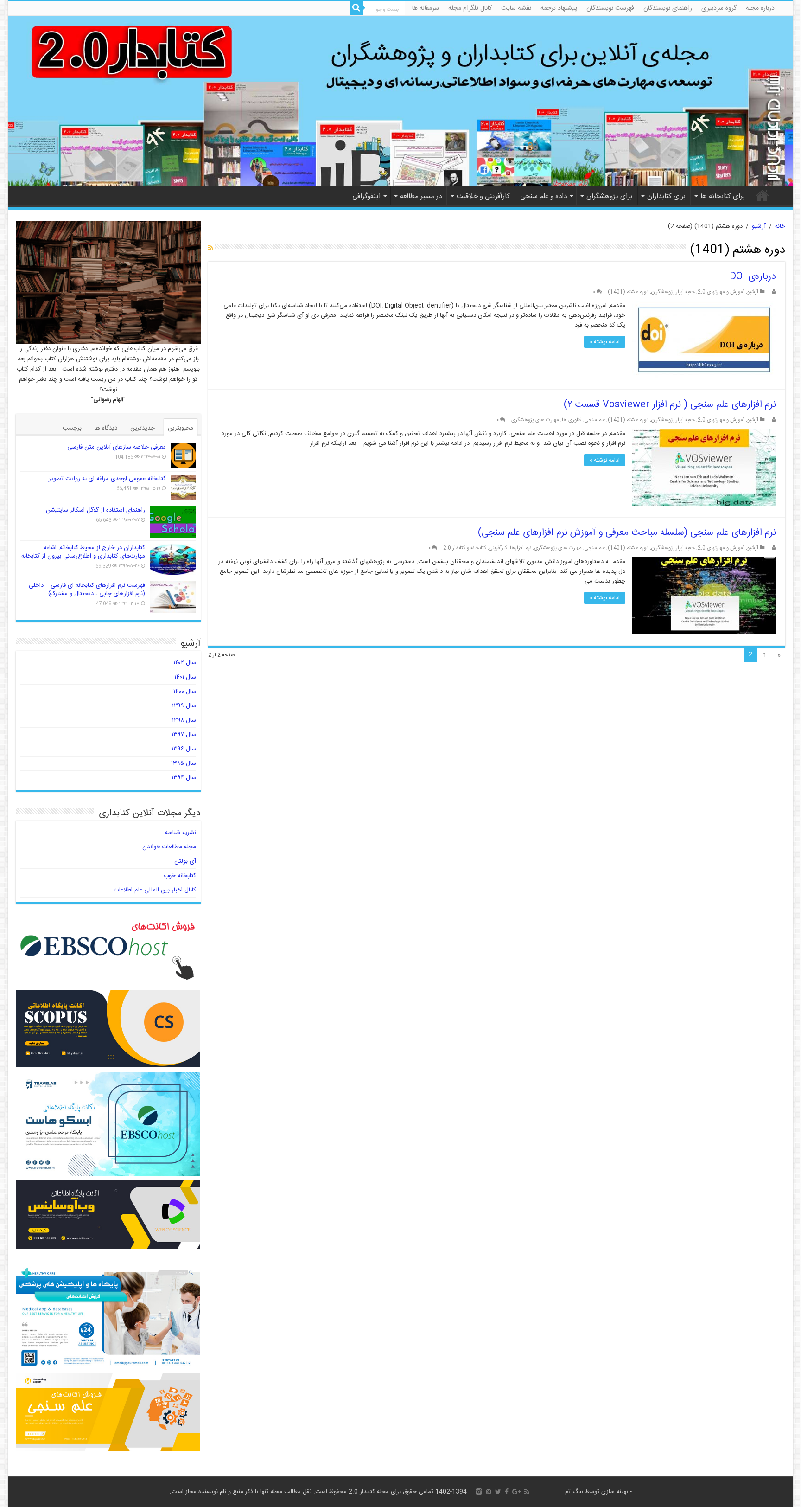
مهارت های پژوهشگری (535, 420)
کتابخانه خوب (180, 876)
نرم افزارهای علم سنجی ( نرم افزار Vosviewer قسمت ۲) (670, 404)
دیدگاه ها (106, 428)
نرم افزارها (520, 548)
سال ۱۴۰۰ (184, 691)
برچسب (72, 428)
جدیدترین (142, 428)
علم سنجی (595, 420)
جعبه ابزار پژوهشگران (673, 292)
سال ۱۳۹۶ (184, 749)
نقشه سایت (516, 8)
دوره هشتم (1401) (628, 292)
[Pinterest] (488, 1491)
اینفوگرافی (366, 196)
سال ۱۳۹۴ (184, 778)
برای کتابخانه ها (722, 196)
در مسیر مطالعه (421, 196)
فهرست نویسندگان (610, 8)
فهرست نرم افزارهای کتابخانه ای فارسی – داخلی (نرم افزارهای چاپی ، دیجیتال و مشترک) (87, 589)
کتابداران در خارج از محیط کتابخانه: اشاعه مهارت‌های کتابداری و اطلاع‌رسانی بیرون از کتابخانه (83, 552)
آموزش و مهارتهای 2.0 (721, 292)
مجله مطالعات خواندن (169, 847)
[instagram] (479, 1491)
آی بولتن (185, 861)
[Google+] (516, 1491)
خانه (762, 195)
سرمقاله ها (425, 8)
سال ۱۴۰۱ (185, 677)
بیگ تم (574, 1492)
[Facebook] (506, 1491)
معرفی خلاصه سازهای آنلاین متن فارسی (116, 447)
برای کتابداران (666, 196)
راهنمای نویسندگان (667, 8)
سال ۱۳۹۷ (184, 735)
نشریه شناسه (180, 832)
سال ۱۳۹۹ (184, 706)
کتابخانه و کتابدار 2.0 (464, 548)
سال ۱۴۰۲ (184, 663)
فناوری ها (572, 420)
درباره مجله (760, 8)
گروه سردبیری (719, 8)
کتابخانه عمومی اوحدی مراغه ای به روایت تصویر (107, 479)
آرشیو (759, 226)
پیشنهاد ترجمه (558, 8)
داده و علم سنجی (543, 196)
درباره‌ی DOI (753, 276)
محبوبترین (180, 428)
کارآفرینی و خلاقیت (483, 196)
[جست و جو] (356, 8)
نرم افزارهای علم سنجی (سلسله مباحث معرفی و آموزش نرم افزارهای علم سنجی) (627, 532)
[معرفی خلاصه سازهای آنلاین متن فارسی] (183, 455)
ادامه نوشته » (605, 341)
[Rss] (526, 1491)
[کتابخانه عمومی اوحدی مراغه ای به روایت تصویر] (183, 487)
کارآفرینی (498, 548)
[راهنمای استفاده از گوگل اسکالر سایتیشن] (173, 522)
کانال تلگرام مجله (470, 8)
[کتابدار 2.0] (400, 101)
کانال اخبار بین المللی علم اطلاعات (155, 890)
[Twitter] (498, 1491)
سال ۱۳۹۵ (183, 763)
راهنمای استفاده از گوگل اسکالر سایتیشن (95, 510)
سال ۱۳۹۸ (184, 720)
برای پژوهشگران (609, 196)
